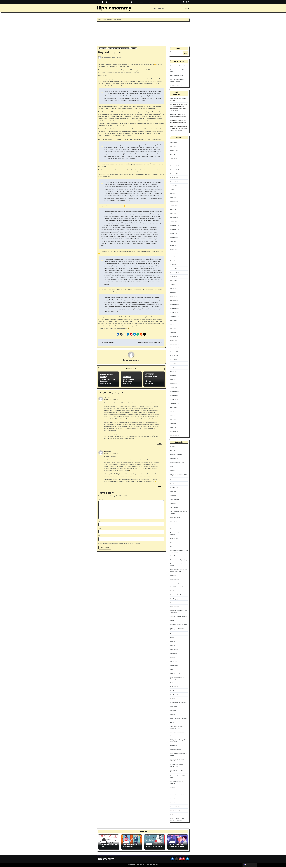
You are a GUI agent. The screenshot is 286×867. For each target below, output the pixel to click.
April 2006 (173, 423)
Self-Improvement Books (177, 732)
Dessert (172, 529)
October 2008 (174, 312)
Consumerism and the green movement (153, 380)
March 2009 (173, 296)
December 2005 (174, 435)
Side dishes (173, 745)
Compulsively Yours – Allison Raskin (130, 845)
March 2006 (173, 427)
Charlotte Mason (174, 499)
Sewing (172, 736)
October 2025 (174, 150)
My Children (173, 661)
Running (172, 722)
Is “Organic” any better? (108, 342)
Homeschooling (174, 606)
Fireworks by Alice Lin (176, 85)
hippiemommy (107, 57)
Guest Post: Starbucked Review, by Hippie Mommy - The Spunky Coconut (178, 128)
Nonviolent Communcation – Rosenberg (177, 678)
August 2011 (173, 241)
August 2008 (173, 320)
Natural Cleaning (174, 665)
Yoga (171, 814)
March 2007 (173, 379)
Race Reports (173, 706)
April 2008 (173, 332)
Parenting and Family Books (177, 695)
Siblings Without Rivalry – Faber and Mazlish (178, 740)
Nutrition (172, 683)
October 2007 (174, 352)
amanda (106, 451)
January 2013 (173, 205)
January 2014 (173, 185)
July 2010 (173, 257)
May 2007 (173, 371)
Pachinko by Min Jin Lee (176, 75)
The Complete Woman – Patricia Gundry (178, 754)
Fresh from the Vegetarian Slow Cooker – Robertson (178, 570)
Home (154, 8)
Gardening (173, 575)
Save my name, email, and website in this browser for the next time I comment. (120, 543)
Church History (174, 507)
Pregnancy (173, 698)
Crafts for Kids (174, 521)
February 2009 (174, 300)
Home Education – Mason (177, 595)
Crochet (172, 525)
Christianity (173, 503)
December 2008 (174, 304)
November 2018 (174, 170)
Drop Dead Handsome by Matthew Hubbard (176, 845)
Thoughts (110, 374)
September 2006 (174, 403)
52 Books (172, 446)
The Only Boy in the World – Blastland (177, 771)
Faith (171, 546)
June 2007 (173, 368)
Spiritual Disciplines (175, 749)
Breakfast (172, 484)
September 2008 (174, 316)
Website (100, 536)
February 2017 (174, 182)
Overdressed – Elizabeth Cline (178, 66)
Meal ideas (103, 374)
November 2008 (174, 308)
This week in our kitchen (108, 379)
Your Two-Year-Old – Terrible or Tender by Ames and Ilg (178, 819)
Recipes (172, 714)
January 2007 (173, 387)
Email (100, 528)
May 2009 (173, 288)
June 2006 (173, 415)
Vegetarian (134, 48)
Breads (172, 480)
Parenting (172, 691)
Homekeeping (174, 599)
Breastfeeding (174, 487)
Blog (171, 466)
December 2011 (174, 225)
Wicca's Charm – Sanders (177, 811)
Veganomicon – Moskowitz (177, 795)
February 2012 (174, 217)
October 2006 (174, 399)
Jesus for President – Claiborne (178, 616)
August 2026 (173, 142)
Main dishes (173, 634)
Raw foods (173, 710)
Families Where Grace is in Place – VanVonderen (179, 551)
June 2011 (173, 245)
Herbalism (173, 591)
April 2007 (173, 375)
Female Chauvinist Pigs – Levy (178, 560)
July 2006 (173, 411)
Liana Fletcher (174, 120)
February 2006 (174, 431)
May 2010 (173, 261)
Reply (159, 443)
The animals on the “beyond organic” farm (149, 342)
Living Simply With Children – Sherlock (178, 629)
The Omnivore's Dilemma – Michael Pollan (177, 765)
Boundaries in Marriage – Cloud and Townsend (178, 475)
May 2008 (173, 328)
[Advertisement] (143, 34)
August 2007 (173, 360)
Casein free (173, 495)
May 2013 (173, 193)
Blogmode (147, 864)
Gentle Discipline (174, 579)
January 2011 (173, 249)
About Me (161, 8)
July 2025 (173, 154)
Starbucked (179, 130)
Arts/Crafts (173, 450)
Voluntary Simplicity (151, 376)
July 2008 (173, 324)
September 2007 (174, 356)
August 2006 (173, 407)
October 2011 (174, 233)
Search (179, 48)
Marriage (172, 641)
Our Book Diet (174, 687)
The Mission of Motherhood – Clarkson (178, 759)
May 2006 (173, 419)
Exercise (172, 542)
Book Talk (172, 470)
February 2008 (174, 336)
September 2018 (174, 178)
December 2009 (174, 273)
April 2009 (173, 292)
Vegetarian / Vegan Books (177, 803)
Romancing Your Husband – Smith (179, 718)
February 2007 (174, 383)
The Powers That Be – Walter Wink (178, 776)
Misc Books (173, 653)
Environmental (102, 48)
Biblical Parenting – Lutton (177, 462)
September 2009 (174, 277)
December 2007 (174, 344)
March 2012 (173, 213)
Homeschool (173, 603)
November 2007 (174, 348)
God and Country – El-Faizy (177, 583)
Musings (172, 657)
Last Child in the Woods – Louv (178, 624)
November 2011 (174, 229)
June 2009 (173, 284)
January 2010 (173, 269)
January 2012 (173, 221)
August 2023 (173, 158)
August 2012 (173, 209)
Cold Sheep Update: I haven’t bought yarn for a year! (178, 109)
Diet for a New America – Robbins (177, 533)
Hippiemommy (114, 8)
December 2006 (174, 391)
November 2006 (174, 395)
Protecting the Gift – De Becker (178, 702)
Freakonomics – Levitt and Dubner (177, 564)
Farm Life (172, 556)
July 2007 (173, 364)
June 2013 (173, 189)
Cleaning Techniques (175, 517)
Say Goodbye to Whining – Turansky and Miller (177, 727)
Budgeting (173, 491)
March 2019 (173, 162)
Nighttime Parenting (175, 673)
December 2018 (174, 166)
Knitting (172, 620)
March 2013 (173, 197)
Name (100, 521)
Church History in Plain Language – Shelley (179, 512)
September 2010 (174, 253)
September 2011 (174, 237)
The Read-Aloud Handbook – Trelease (178, 782)
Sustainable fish (128, 379)
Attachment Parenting (176, 454)
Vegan (172, 791)
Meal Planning (174, 649)
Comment (101, 499)
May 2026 (173, 146)
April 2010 (173, 265)
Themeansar (155, 864)
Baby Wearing (174, 458)
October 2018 (174, 174)
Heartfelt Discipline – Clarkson (178, 587)
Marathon (172, 637)
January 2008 (173, 340)
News (171, 669)
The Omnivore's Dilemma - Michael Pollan (118, 48)
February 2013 (174, 201)
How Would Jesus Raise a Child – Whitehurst (178, 611)
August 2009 (173, 280)
